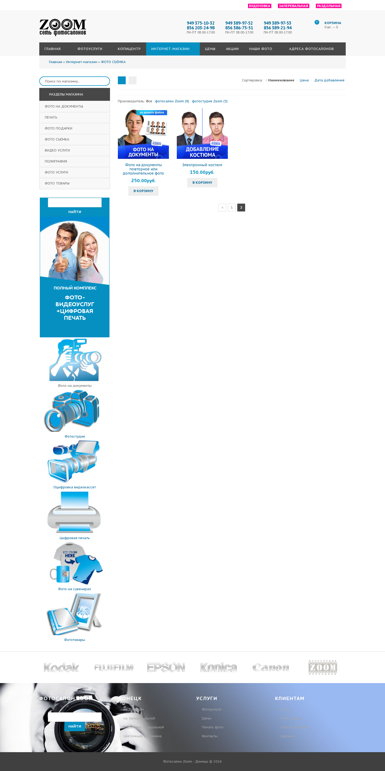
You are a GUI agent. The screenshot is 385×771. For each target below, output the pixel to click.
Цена (304, 80)
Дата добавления (329, 80)
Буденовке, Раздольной (143, 727)
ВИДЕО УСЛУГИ (58, 150)
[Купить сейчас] (122, 133)
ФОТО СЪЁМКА (57, 139)
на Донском (133, 709)
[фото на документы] (74, 380)
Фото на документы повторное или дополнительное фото (143, 169)
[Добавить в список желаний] (164, 133)
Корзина (287, 736)
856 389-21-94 (278, 27)
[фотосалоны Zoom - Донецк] (62, 36)
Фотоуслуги (211, 709)
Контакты (210, 736)
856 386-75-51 (239, 27)
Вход (284, 709)
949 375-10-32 (200, 23)
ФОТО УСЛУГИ (57, 172)
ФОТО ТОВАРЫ (57, 183)
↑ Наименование (279, 80)
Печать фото (212, 727)
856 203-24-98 (200, 27)
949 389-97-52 (239, 23)
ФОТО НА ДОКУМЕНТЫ (64, 106)
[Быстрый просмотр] (143, 133)
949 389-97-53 (277, 23)
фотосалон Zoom (172, 101)
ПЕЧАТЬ (51, 117)
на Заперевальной (139, 718)
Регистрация (290, 718)
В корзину (143, 191)
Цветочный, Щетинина (142, 736)
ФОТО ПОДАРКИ (59, 128)
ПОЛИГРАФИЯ (56, 161)
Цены (206, 718)
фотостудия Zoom (210, 101)
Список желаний (294, 727)
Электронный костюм (202, 165)
